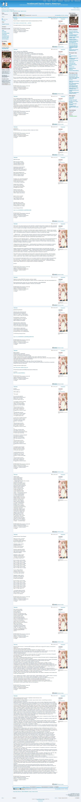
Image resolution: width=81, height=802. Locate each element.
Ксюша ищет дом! (72, 63)
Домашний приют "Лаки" (73, 76)
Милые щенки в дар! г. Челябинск (73, 104)
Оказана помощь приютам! (74, 70)
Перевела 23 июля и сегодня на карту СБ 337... (73, 39)
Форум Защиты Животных (17, 791)
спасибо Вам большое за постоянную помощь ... (73, 35)
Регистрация (4, 20)
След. (67, 15)
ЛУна (70, 54)
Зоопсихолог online (5, 37)
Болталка (15, 13)
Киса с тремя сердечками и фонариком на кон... (74, 84)
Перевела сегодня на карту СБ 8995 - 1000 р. (74, 37)
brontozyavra (71, 112)
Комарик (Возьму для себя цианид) (74, 90)
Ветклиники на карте (5, 33)
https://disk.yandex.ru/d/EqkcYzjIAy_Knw (21, 367)
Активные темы (11, 9)
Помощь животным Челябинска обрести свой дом (73, 107)
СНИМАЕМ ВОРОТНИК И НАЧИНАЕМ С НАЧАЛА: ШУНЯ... (73, 47)
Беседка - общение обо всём (33, 791)
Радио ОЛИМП (71, 97)
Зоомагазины (4, 34)
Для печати (15, 17)
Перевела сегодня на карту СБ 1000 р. (74, 33)
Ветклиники (4, 31)
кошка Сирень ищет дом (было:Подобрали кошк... (73, 86)
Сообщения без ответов (5, 9)
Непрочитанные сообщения (75, 9)
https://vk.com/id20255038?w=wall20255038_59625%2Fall (24, 336)
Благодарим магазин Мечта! (73, 65)
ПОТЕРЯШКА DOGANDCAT (73, 116)
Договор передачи (5, 38)
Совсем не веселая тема (73, 60)
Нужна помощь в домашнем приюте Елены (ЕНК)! (74, 78)
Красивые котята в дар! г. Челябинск (73, 102)
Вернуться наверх (61, 46)
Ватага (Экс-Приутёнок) (73, 43)
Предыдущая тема (51, 17)
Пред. (60, 15)
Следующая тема (65, 17)
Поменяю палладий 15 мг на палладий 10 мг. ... (73, 42)
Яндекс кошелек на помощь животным (74, 81)
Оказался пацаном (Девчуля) (72, 69)
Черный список (5, 24)
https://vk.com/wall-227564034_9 (19, 372)
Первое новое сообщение (58, 17)
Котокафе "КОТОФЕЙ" (73, 100)
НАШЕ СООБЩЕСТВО (25, 791)
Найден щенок (71, 61)
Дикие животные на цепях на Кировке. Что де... (73, 88)
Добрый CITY (71, 98)
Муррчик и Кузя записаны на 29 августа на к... (73, 50)
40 (65, 15)
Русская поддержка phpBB (40, 799)
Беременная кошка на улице (73, 56)
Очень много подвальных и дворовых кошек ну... (74, 93)
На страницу (57, 15)
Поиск (3, 30)
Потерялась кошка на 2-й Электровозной (73, 58)
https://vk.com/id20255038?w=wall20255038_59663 (22, 210)
